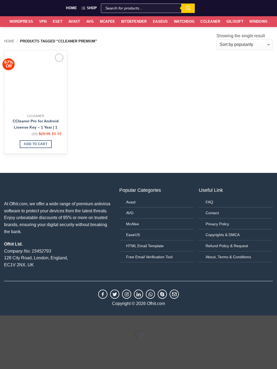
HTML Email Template (145, 246)
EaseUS (133, 235)
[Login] (242, 7)
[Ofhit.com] (16, 8)
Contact (212, 213)
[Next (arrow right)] (21, 343)
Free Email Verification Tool (149, 257)
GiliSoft (234, 21)
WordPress (21, 21)
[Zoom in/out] (5, 321)
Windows (258, 21)
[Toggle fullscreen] (21, 321)
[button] (266, 8)
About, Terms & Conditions (228, 257)
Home (71, 8)
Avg (90, 21)
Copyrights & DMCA (223, 235)
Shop (92, 8)
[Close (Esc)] (53, 321)
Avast (74, 21)
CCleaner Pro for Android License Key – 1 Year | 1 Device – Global (36, 124)
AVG (130, 213)
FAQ (209, 202)
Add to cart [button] (35, 144)
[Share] (37, 321)
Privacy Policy (217, 224)
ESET (57, 21)
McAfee (107, 21)
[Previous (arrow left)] (5, 343)
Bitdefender (134, 21)
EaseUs (160, 21)
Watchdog (184, 21)
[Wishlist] (254, 8)
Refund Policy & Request (227, 246)
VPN (43, 21)
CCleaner (210, 21)
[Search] (188, 8)
